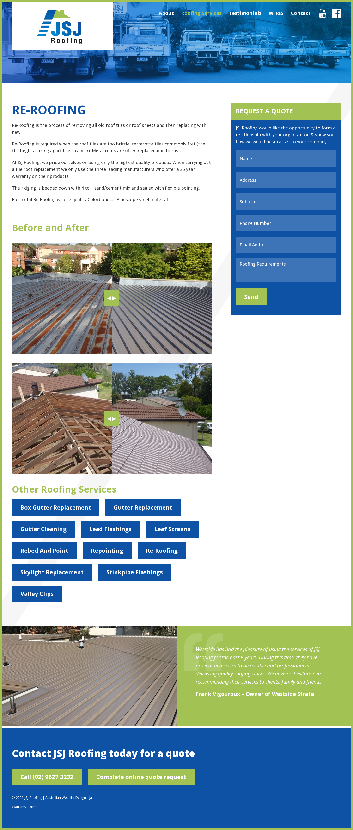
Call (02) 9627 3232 (46, 777)
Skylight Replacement (52, 572)
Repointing (107, 550)
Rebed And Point (44, 550)
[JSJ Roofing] (59, 27)
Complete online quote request (141, 777)
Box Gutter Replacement (55, 507)
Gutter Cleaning (43, 529)
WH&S (276, 13)
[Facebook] (336, 16)
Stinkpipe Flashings (134, 572)
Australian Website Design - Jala (70, 797)
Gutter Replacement (143, 507)
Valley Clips (37, 594)
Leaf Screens (172, 529)
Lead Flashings (110, 529)
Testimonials (245, 13)
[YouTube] (322, 16)
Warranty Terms (24, 806)
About (166, 13)
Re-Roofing (162, 550)
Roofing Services (201, 13)
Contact (301, 13)
